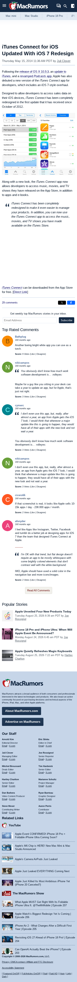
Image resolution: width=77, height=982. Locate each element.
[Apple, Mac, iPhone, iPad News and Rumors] (28, 10)
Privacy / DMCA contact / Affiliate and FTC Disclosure (27, 962)
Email (4, 746)
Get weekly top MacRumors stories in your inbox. (38, 313)
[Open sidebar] (72, 6)
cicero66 (20, 495)
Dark (4, 976)
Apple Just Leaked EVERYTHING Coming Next (42, 871)
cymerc (19, 405)
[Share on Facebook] (71, 303)
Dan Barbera (8, 793)
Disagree (41, 354)
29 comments (10, 302)
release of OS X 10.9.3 (34, 71)
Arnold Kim (8, 739)
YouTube (15, 825)
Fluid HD (53, 973)
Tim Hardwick (45, 766)
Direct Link (20, 292)
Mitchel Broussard (11, 766)
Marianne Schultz (47, 779)
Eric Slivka (43, 739)
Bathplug (20, 336)
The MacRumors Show (28, 893)
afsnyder (20, 521)
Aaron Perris (44, 806)
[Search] (66, 6)
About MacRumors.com (21, 710)
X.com (12, 746)
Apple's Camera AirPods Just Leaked (36, 859)
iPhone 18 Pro (55, 15)
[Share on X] (62, 303)
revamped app (36, 76)
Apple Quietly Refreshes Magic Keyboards (43, 651)
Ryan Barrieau (45, 793)
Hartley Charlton (10, 779)
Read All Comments (38, 590)
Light (68, 973)
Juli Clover (63, 61)
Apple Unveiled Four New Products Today (43, 611)
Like (33, 354)
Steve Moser (8, 806)
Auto (62, 973)
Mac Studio (31, 15)
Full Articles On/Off (31, 973)
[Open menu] (4, 6)
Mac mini (11, 15)
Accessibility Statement (13, 968)
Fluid (45, 973)
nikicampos (22, 362)
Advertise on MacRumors (22, 721)
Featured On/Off (11, 973)
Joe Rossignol (46, 753)
